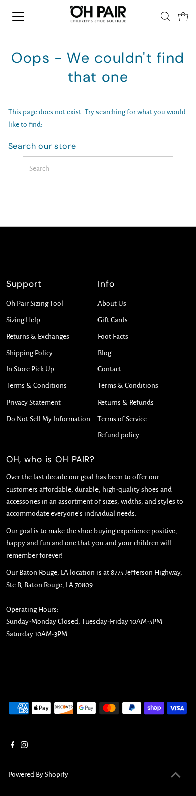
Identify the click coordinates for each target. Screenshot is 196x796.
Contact (109, 369)
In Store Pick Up (30, 369)
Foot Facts (112, 336)
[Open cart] (183, 16)
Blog (104, 353)
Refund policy (118, 435)
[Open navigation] (27, 16)
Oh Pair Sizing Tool (34, 303)
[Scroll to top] (176, 776)
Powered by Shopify (38, 774)
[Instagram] (24, 746)
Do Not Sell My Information (48, 419)
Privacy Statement (33, 402)
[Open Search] (165, 16)
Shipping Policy (29, 353)
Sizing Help (23, 320)
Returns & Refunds (125, 402)
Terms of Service (122, 419)
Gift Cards (112, 320)
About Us (111, 303)
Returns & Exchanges (37, 336)
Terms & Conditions (36, 385)
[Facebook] (12, 746)
